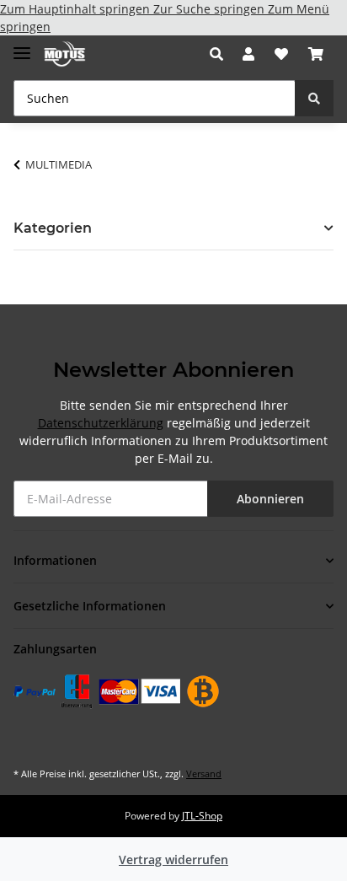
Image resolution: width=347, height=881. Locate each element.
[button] (221, 54)
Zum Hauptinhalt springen (76, 9)
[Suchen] (314, 98)
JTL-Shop (202, 815)
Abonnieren (270, 499)
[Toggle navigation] (21, 45)
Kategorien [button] (52, 228)
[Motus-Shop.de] (65, 54)
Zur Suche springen (210, 9)
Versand (204, 773)
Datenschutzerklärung (100, 423)
